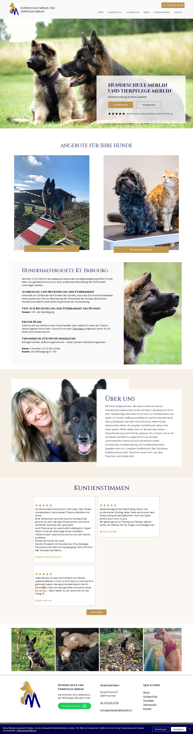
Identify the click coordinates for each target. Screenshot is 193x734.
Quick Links (151, 685)
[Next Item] (176, 649)
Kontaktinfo (109, 685)
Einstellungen (161, 729)
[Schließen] (189, 729)
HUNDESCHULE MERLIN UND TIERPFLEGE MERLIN (37, 9)
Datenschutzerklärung (26, 730)
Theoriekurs (78, 328)
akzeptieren (178, 729)
